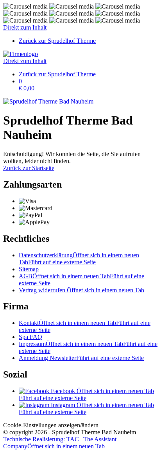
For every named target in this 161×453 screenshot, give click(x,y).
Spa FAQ (30, 337)
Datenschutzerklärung (79, 258)
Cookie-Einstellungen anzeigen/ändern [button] (50, 425)
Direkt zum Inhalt (25, 27)
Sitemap (29, 269)
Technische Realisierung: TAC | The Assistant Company (59, 442)
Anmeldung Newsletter (81, 358)
